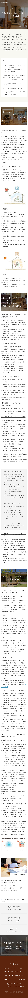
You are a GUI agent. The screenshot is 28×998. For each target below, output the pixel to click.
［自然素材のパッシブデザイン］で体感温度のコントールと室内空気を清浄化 (14, 76)
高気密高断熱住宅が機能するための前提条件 (14, 69)
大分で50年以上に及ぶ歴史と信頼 (12, 880)
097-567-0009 (9, 971)
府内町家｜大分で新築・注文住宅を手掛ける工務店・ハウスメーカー (5, 2)
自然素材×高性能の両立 (10, 883)
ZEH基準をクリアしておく (10, 94)
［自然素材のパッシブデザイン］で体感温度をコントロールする (14, 80)
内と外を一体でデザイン (10, 885)
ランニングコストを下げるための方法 (12, 89)
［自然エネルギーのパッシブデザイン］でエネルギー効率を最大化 (14, 66)
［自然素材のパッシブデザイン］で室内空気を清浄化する (14, 84)
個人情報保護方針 (7, 986)
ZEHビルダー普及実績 (19, 986)
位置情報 (22, 979)
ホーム (2, 899)
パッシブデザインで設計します (11, 71)
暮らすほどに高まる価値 (10, 890)
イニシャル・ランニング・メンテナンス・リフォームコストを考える (14, 91)
